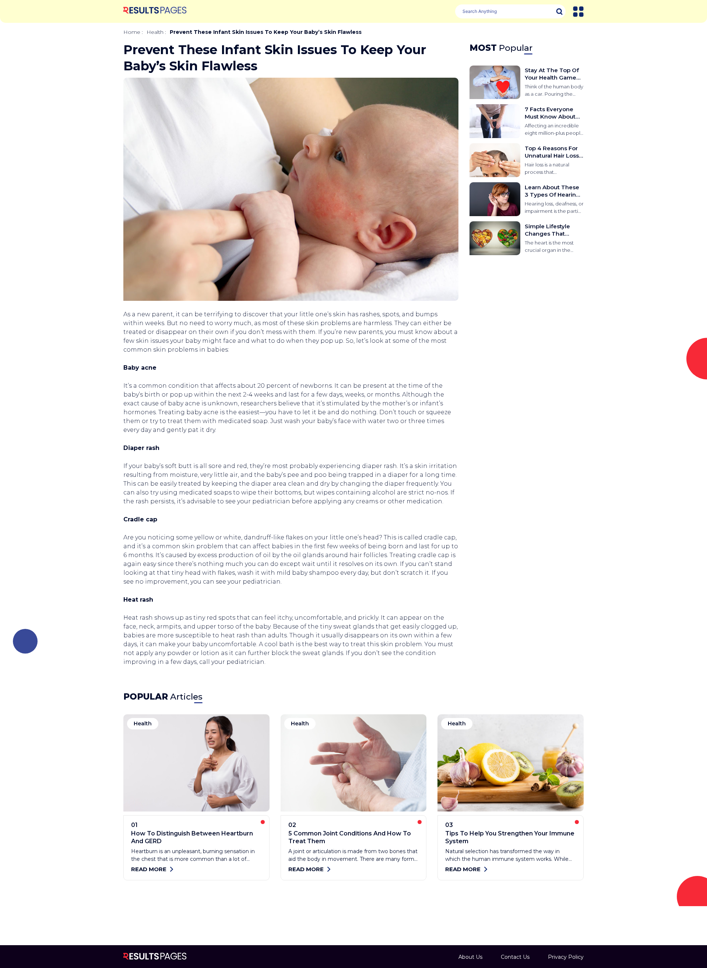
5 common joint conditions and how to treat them (349, 837)
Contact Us (515, 957)
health (155, 32)
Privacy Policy (566, 957)
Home (131, 32)
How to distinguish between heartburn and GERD (192, 837)
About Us (470, 957)
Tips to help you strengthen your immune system (509, 837)
